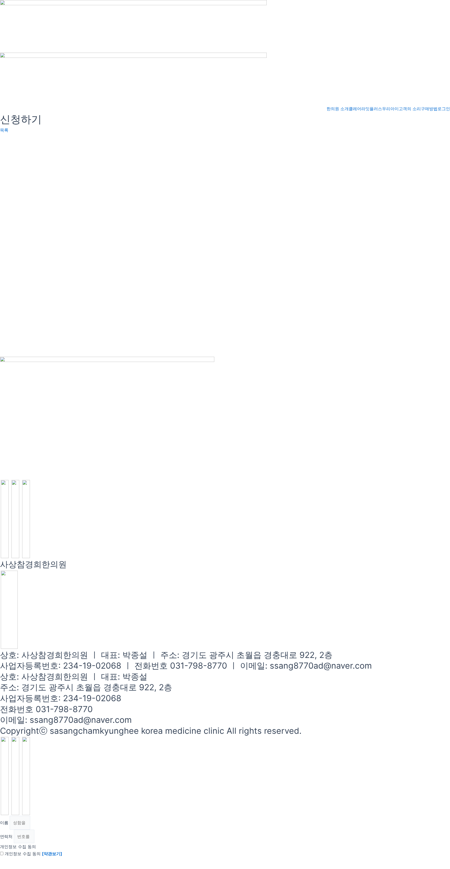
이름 (5, 822)
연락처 (7, 836)
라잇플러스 (371, 108)
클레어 (355, 108)
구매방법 (429, 108)
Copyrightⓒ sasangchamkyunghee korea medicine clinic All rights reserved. (151, 731)
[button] (4, 130)
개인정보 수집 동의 (18, 846)
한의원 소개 (338, 108)
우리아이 (390, 108)
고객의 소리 (410, 108)
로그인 (444, 108)
